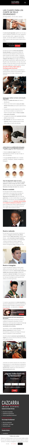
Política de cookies (6, 428)
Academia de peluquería (8, 413)
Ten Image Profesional (8, 419)
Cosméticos (5, 433)
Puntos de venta (6, 426)
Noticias (20, 16)
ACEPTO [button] (20, 443)
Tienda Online (6, 430)
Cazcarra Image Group (8, 408)
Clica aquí (17, 45)
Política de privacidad (7, 418)
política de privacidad (15, 387)
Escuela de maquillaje (8, 411)
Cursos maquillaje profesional (9, 415)
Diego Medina (8, 16)
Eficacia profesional (7, 422)
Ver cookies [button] (13, 443)
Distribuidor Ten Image (8, 424)
